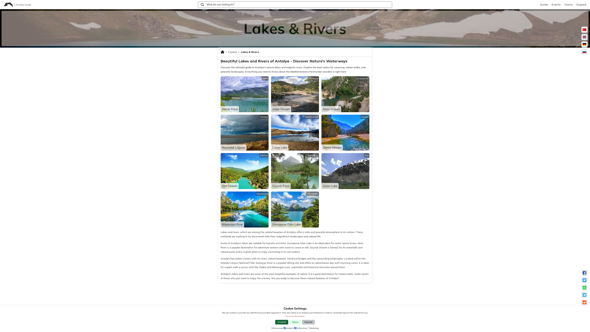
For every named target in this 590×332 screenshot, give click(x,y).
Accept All (282, 322)
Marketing (314, 328)
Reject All (308, 322)
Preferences (301, 328)
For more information (295, 316)
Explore (234, 51)
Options (295, 322)
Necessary (278, 328)
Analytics (289, 328)
